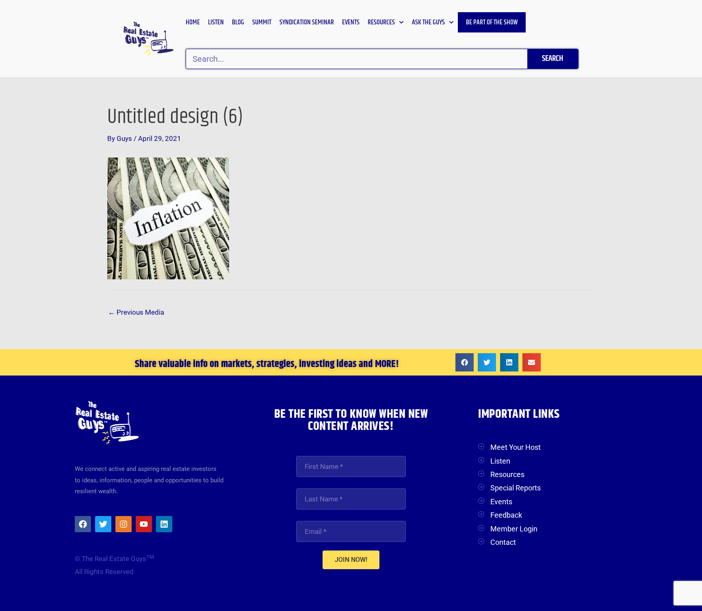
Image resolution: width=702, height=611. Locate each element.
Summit (261, 22)
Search (552, 58)
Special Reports (515, 488)
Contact (503, 542)
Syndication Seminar (307, 22)
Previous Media (136, 312)
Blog (238, 22)
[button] (464, 362)
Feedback (506, 515)
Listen (216, 22)
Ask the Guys (428, 22)
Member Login (513, 529)
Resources (381, 22)
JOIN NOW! (351, 560)
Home (193, 22)
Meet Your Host (515, 447)
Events (351, 22)
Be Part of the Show (492, 22)
